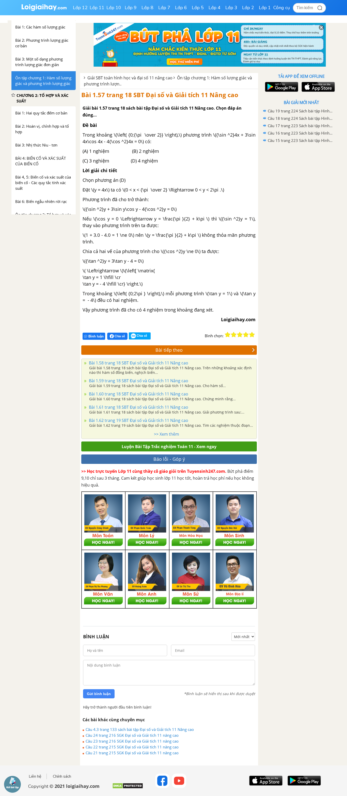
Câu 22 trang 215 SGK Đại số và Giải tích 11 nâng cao (132, 746)
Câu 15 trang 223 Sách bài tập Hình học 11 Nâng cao (300, 140)
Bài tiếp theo (169, 350)
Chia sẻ (119, 336)
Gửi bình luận (99, 694)
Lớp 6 (181, 8)
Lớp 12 (80, 8)
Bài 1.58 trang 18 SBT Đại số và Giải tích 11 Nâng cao (138, 363)
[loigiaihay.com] (44, 9)
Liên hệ (35, 776)
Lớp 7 (164, 8)
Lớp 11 (97, 8)
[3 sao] (240, 335)
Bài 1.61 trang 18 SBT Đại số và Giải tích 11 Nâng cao (138, 407)
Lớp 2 (248, 8)
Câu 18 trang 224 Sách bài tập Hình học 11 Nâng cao (300, 118)
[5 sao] (252, 335)
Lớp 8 (147, 8)
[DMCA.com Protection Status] (127, 788)
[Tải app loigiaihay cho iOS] (317, 87)
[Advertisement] (301, 225)
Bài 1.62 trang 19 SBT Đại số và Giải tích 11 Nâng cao (138, 420)
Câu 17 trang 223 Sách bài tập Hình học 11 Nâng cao (300, 125)
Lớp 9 (131, 8)
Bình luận (96, 336)
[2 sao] (234, 335)
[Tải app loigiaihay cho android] (281, 87)
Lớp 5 (198, 8)
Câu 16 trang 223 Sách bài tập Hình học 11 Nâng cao (300, 133)
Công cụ (281, 8)
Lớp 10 (113, 8)
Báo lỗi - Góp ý (169, 459)
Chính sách (62, 776)
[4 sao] (246, 335)
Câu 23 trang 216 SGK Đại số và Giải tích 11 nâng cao (132, 741)
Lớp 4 (214, 8)
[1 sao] (228, 335)
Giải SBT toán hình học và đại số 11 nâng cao (129, 78)
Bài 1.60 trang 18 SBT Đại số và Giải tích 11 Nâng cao (138, 394)
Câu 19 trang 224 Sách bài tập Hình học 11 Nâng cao (300, 110)
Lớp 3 (231, 8)
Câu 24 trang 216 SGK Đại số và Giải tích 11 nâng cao (132, 735)
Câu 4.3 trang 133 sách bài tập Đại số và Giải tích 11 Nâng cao (140, 729)
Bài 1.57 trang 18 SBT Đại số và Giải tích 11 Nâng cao (159, 95)
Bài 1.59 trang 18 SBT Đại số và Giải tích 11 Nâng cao (138, 381)
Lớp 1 (265, 8)
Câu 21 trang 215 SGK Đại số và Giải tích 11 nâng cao (132, 752)
